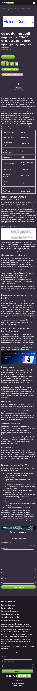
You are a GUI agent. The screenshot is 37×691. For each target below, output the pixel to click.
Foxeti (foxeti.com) (7, 608)
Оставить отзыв (8, 57)
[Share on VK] (17, 64)
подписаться (17, 671)
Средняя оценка (5, 47)
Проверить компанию (10, 69)
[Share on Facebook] (3, 64)
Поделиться (4, 61)
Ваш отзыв (4, 548)
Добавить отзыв (6, 542)
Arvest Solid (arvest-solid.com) (11, 617)
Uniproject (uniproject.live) (9, 611)
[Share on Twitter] (8, 64)
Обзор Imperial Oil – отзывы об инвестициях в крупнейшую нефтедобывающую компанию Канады (16, 641)
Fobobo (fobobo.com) (8, 605)
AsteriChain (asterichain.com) (10, 614)
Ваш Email (4, 578)
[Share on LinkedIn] (12, 64)
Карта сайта (18, 680)
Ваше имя (4, 573)
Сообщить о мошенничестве (12, 74)
